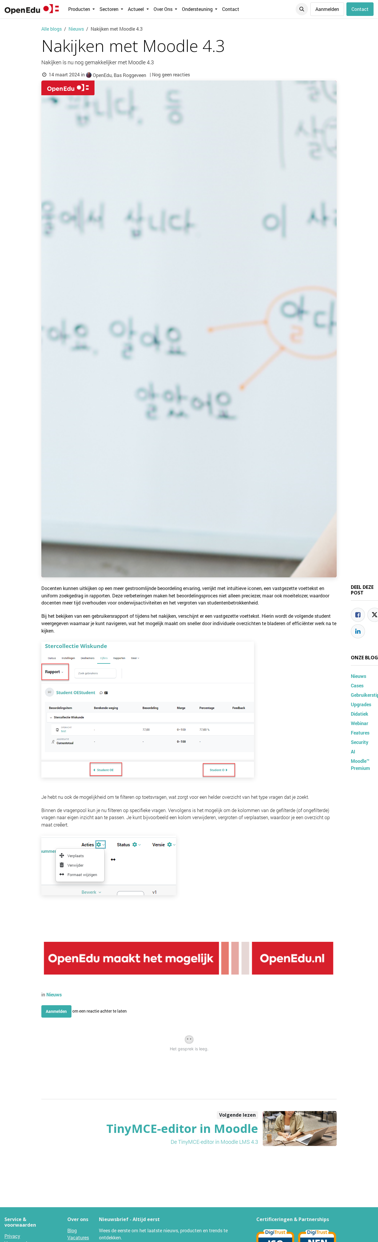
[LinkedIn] (358, 631)
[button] (302, 9)
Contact (360, 9)
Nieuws (76, 29)
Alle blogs (51, 29)
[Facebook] (358, 615)
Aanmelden (327, 9)
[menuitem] (81, 9)
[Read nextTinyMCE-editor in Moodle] (300, 1128)
